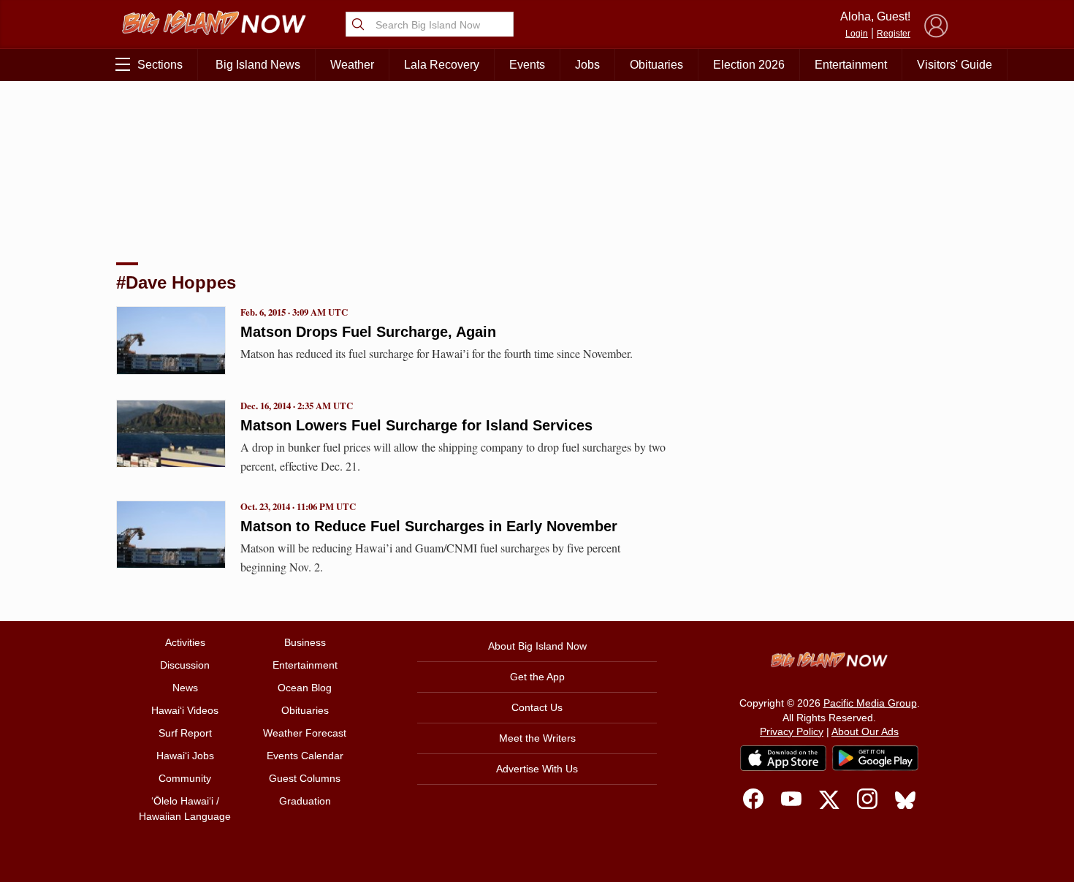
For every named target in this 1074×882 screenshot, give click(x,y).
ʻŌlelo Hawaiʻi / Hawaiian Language (185, 808)
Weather (352, 64)
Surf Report (185, 733)
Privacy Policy (791, 731)
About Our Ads (865, 731)
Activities (185, 642)
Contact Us (537, 707)
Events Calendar (305, 755)
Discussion (185, 665)
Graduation (305, 801)
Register (893, 33)
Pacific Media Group (870, 703)
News (185, 687)
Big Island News (258, 64)
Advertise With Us (537, 769)
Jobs (587, 64)
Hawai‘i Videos (184, 710)
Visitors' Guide (954, 64)
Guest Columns (304, 778)
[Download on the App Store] (783, 758)
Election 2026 (749, 64)
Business (305, 642)
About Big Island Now (537, 646)
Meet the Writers (537, 738)
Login (856, 33)
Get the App (537, 677)
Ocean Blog (305, 687)
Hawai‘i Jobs (185, 755)
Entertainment (851, 64)
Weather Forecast (304, 733)
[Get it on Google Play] (875, 758)
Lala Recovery (441, 64)
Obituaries (656, 64)
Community (185, 778)
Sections (160, 64)
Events (527, 64)
